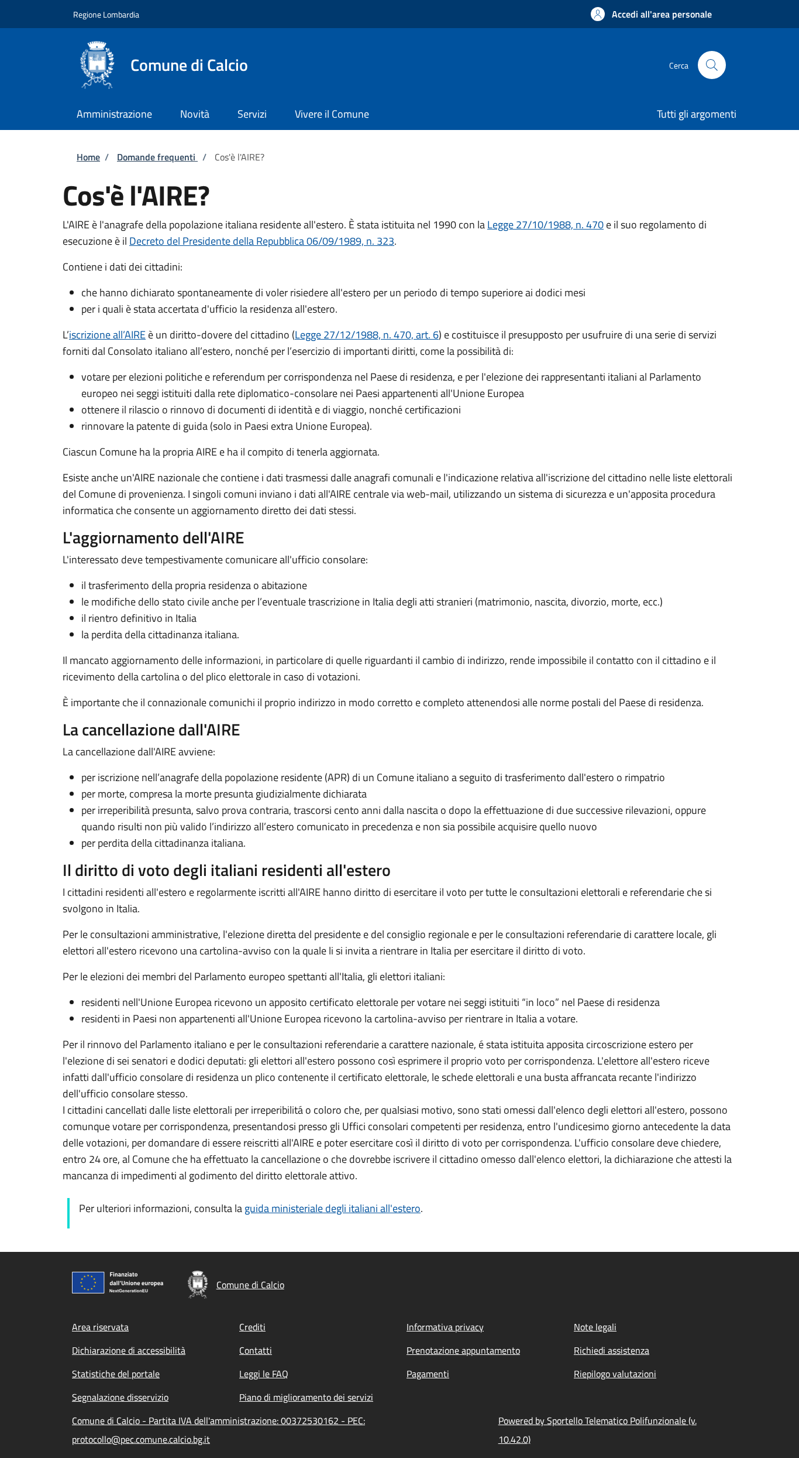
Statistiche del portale (116, 1374)
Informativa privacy (445, 1327)
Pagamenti (428, 1374)
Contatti (255, 1350)
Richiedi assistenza (611, 1350)
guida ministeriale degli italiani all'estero (332, 1208)
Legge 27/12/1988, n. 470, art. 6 (367, 335)
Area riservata (100, 1327)
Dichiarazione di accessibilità (128, 1350)
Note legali (595, 1327)
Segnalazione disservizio (120, 1397)
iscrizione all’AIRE (107, 335)
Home (88, 157)
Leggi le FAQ (263, 1374)
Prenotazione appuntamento (463, 1350)
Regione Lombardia (106, 14)
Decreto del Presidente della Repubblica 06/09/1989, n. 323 (261, 241)
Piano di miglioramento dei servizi (306, 1397)
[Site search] (712, 65)
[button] (651, 14)
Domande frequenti (157, 157)
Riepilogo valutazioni (615, 1374)
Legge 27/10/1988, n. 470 (545, 224)
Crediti (252, 1327)
